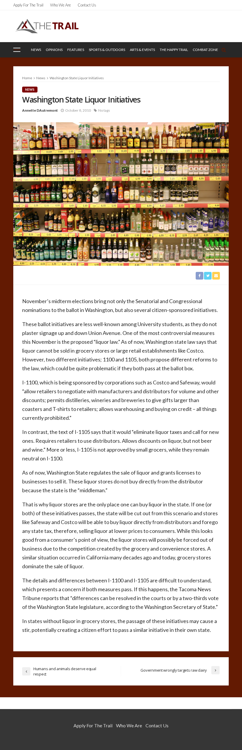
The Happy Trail (174, 49)
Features (75, 49)
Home (27, 78)
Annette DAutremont (40, 110)
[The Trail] (46, 26)
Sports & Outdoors (107, 49)
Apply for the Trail (28, 5)
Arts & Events (142, 49)
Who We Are (60, 5)
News (36, 49)
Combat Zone (205, 49)
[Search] (224, 49)
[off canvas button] (16, 49)
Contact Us (87, 5)
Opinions (54, 49)
